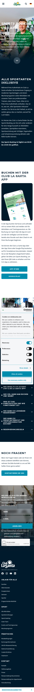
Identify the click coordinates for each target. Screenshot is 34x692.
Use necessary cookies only (17, 380)
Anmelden (17, 526)
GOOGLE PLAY (14, 276)
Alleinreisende (5, 588)
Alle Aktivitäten (5, 611)
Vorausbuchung (6, 683)
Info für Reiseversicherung (9, 645)
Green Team (4, 622)
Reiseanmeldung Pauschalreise (10, 676)
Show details (24, 368)
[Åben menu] (3, 4)
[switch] (29, 348)
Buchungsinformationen (8, 642)
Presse (3, 672)
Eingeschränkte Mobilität (8, 601)
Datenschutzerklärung (7, 649)
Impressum (4, 656)
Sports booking (5, 618)
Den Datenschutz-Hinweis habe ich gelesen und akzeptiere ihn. (16, 534)
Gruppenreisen (5, 591)
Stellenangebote (6, 669)
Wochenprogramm (6, 629)
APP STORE (14, 269)
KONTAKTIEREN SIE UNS (14, 473)
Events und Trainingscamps (9, 625)
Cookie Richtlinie (6, 652)
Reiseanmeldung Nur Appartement (11, 679)
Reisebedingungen (6, 639)
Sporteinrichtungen (7, 615)
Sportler (3, 598)
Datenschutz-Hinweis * (12, 536)
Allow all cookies (17, 374)
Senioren (4, 595)
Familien (3, 584)
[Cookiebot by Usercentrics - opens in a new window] (24, 310)
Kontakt (3, 666)
